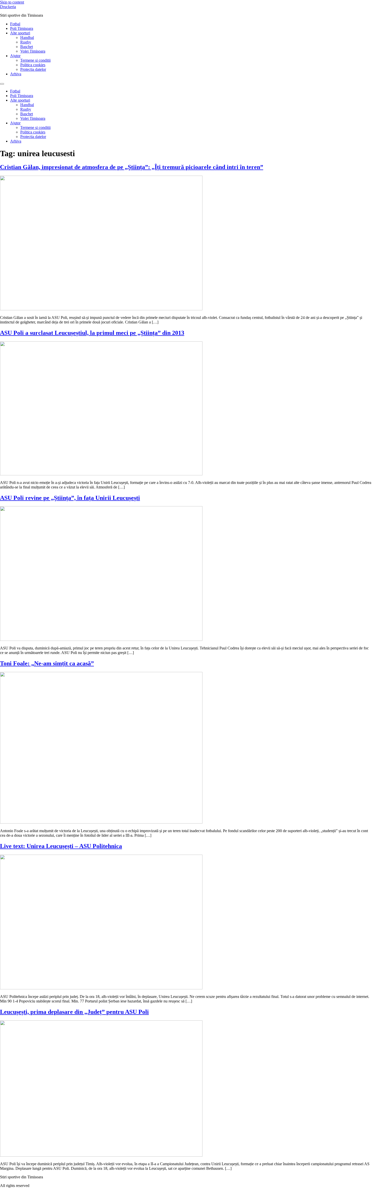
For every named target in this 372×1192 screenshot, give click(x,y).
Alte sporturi (20, 33)
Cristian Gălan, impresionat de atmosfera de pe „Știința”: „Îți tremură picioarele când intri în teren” (131, 167)
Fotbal (15, 24)
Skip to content (12, 2)
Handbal (27, 37)
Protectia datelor (33, 69)
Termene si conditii (35, 60)
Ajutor (15, 56)
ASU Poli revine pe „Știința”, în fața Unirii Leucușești (70, 498)
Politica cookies (32, 65)
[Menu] (2, 84)
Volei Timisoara (32, 51)
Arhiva (15, 74)
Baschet (26, 46)
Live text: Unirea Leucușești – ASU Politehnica (61, 846)
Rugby (25, 42)
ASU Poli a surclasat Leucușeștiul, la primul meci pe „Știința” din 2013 (92, 333)
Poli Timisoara (21, 28)
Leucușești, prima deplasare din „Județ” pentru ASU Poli (74, 1012)
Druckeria (8, 7)
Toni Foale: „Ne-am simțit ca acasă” (47, 663)
